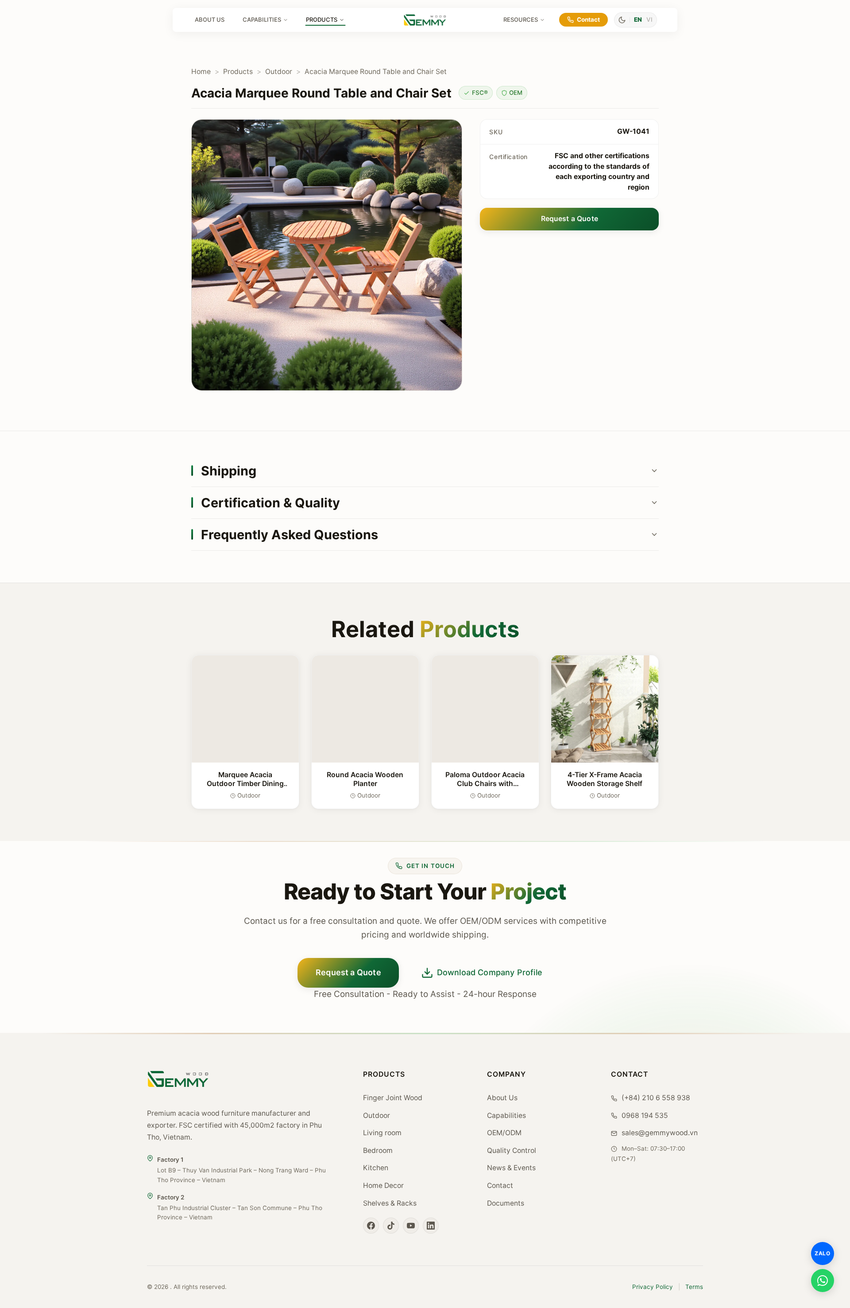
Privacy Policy (652, 1286)
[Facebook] (371, 1226)
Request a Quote (569, 218)
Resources (520, 19)
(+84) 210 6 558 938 (655, 1098)
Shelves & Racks (390, 1203)
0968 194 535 (644, 1115)
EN (638, 19)
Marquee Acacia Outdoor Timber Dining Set (245, 783)
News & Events (511, 1168)
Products (321, 19)
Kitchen (375, 1168)
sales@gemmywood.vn (659, 1133)
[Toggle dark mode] (622, 20)
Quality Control (511, 1150)
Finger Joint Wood (392, 1098)
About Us (209, 19)
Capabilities (262, 19)
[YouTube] (411, 1226)
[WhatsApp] (822, 1280)
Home (201, 71)
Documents (505, 1203)
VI (649, 19)
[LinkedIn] (431, 1226)
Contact (588, 19)
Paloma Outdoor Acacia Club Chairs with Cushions (485, 783)
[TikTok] (391, 1226)
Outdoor (278, 71)
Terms (694, 1286)
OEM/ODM (504, 1133)
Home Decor (383, 1185)
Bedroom (378, 1150)
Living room (382, 1133)
